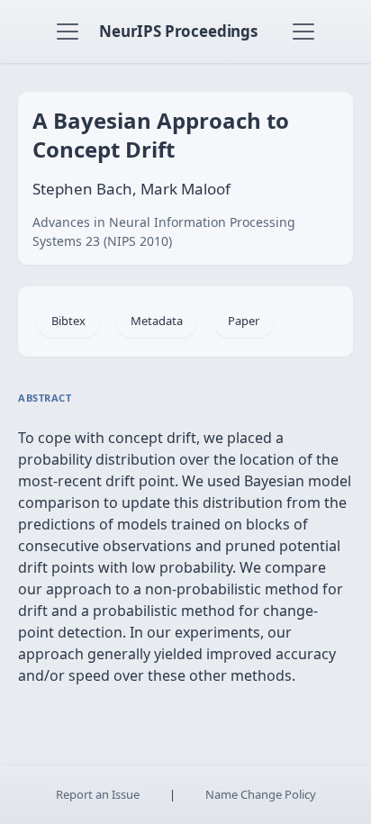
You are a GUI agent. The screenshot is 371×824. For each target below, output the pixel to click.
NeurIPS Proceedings (178, 31)
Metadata (157, 320)
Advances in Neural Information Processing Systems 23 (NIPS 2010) (163, 231)
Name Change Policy (260, 794)
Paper (243, 320)
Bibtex (68, 320)
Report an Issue (98, 794)
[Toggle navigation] (67, 31)
